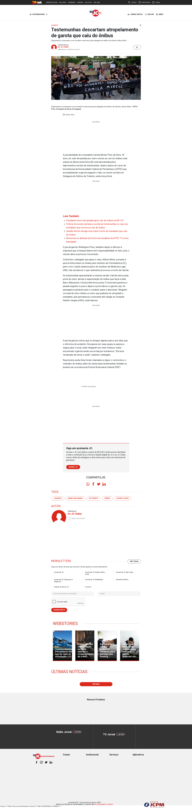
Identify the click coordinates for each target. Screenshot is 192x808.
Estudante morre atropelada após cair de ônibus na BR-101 (95, 220)
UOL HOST (62, 2)
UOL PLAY (88, 2)
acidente (58, 498)
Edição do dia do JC (61, 587)
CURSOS (80, 2)
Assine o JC (73, 467)
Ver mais (96, 684)
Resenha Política (122, 580)
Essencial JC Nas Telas (124, 572)
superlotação (122, 498)
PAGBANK (71, 2)
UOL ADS (97, 2)
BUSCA (134, 2)
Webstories (65, 623)
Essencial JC (59, 572)
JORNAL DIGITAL (136, 14)
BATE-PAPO (146, 2)
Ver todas (134, 561)
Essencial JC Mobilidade (94, 580)
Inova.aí (88, 587)
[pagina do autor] (58, 517)
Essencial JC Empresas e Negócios (63, 580)
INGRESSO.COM (51, 2)
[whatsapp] (88, 484)
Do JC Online (63, 47)
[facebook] (93, 484)
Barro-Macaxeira (75, 498)
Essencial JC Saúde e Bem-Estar (95, 572)
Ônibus (107, 498)
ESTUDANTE (93, 498)
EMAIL (158, 2)
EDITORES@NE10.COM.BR (103, 804)
